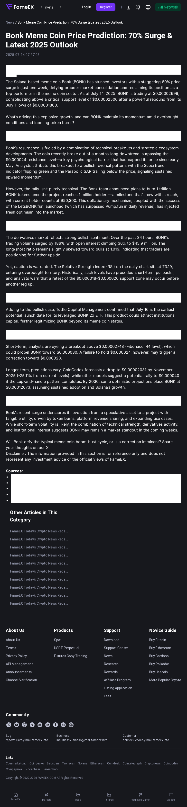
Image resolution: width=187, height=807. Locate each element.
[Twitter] (9, 725)
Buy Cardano (159, 656)
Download (111, 640)
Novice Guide (162, 630)
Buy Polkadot (159, 664)
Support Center (116, 648)
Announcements (19, 672)
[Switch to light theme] (138, 7)
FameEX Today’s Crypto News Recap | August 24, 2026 (40, 571)
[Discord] (40, 725)
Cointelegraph (132, 763)
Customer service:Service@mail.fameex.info (146, 738)
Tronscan (68, 763)
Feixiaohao (50, 769)
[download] (128, 7)
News (10, 22)
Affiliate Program (117, 680)
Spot (58, 640)
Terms (11, 648)
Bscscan (53, 763)
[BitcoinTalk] (71, 725)
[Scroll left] (41, 7)
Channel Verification (21, 680)
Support (112, 630)
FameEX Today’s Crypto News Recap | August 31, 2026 (40, 531)
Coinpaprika (14, 769)
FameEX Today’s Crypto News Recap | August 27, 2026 (40, 547)
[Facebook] (55, 725)
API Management (19, 664)
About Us (15, 630)
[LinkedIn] (48, 725)
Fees (107, 696)
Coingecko (36, 763)
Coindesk (113, 763)
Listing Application (118, 688)
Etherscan (97, 763)
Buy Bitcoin (157, 640)
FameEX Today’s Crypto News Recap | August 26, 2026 (40, 555)
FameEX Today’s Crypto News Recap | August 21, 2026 (40, 579)
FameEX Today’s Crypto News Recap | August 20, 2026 (40, 587)
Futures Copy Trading (70, 656)
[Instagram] (24, 725)
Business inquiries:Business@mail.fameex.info (81, 738)
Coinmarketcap (16, 763)
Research (111, 664)
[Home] (20, 7)
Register (106, 7)
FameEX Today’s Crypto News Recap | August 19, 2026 (40, 595)
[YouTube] (16, 725)
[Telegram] (32, 725)
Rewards (111, 672)
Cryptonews (153, 763)
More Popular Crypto (165, 680)
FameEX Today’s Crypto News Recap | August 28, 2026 (40, 539)
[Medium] (63, 725)
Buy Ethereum (160, 648)
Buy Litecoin (158, 672)
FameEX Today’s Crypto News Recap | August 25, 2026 (40, 563)
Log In (86, 7)
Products (63, 630)
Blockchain (32, 769)
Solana (82, 763)
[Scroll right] (61, 7)
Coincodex (171, 763)
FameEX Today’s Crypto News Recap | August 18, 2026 (40, 603)
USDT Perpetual (66, 648)
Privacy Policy (16, 656)
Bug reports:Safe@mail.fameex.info (27, 738)
